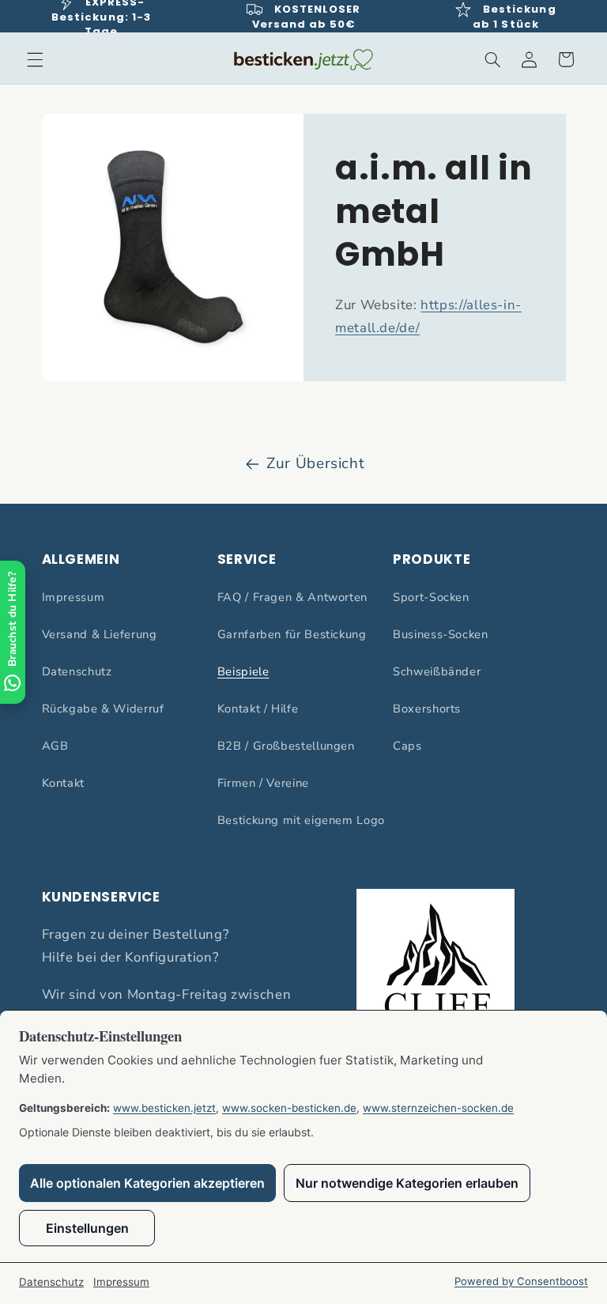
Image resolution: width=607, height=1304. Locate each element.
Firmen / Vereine (263, 783)
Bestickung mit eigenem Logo (301, 820)
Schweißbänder (437, 671)
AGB (55, 746)
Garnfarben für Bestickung (292, 634)
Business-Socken (440, 634)
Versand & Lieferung (99, 634)
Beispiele (243, 671)
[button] (35, 59)
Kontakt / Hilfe (257, 708)
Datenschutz (77, 671)
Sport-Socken (431, 597)
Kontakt (63, 783)
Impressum (73, 597)
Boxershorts (427, 708)
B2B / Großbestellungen (286, 746)
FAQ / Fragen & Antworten (292, 597)
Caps (407, 746)
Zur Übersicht (315, 463)
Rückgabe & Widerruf (103, 708)
